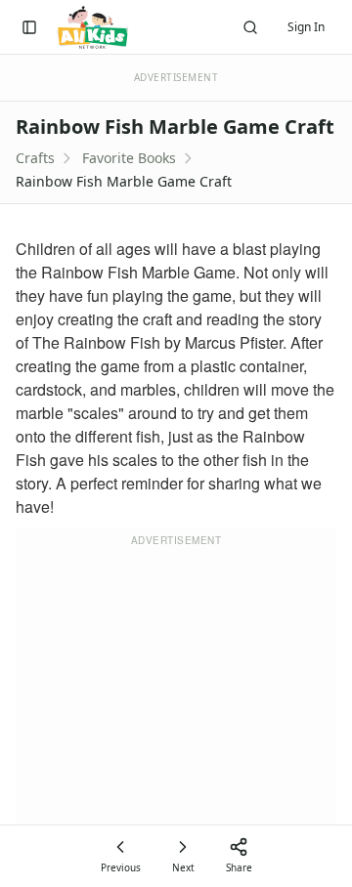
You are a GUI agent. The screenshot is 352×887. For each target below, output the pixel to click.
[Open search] (250, 27)
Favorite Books (129, 157)
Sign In (306, 27)
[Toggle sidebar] (29, 27)
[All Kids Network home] (92, 27)
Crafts (35, 157)
